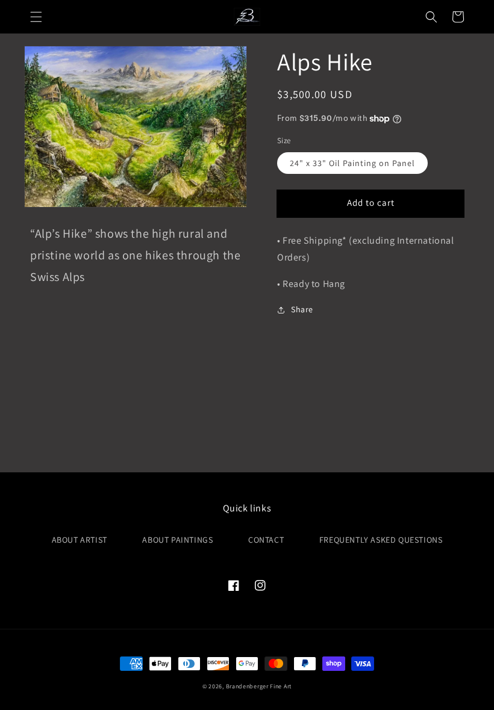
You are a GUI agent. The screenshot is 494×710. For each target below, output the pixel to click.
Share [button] (302, 309)
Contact (266, 539)
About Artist (79, 539)
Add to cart (371, 202)
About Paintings (177, 539)
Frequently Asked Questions (381, 539)
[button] (36, 17)
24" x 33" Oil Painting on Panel (352, 163)
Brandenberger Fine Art (259, 686)
